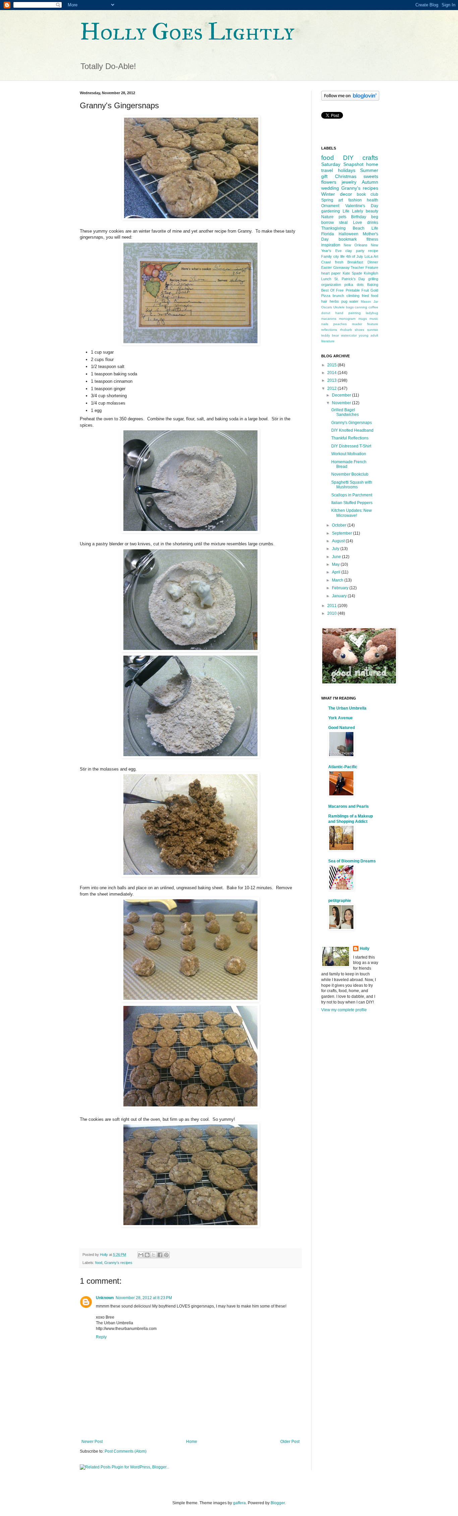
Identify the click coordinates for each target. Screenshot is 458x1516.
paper (336, 273)
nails (324, 324)
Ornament (330, 205)
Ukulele (339, 307)
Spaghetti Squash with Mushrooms (351, 484)
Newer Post (92, 1441)
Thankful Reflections (349, 438)
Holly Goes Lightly (187, 31)
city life (339, 256)
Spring (327, 200)
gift (324, 176)
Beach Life (365, 228)
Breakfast (355, 262)
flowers (328, 182)
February (340, 588)
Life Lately (353, 211)
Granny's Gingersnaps (351, 422)
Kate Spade (352, 273)
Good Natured (341, 727)
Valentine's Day (362, 205)
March (338, 580)
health (372, 200)
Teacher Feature (364, 267)
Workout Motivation (348, 453)
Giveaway (341, 267)
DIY (348, 157)
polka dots (353, 285)
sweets (370, 176)
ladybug (372, 313)
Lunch (326, 279)
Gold (374, 290)
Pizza (325, 296)
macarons (328, 318)
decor (346, 194)
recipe (373, 251)
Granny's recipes (118, 1263)
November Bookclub (349, 474)
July (336, 548)
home (372, 164)
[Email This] (140, 1255)
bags (350, 307)
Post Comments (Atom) (126, 1451)
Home (191, 1441)
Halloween (348, 234)
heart (325, 273)
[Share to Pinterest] (166, 1255)
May (336, 564)
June (337, 556)
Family (326, 256)
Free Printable (347, 290)
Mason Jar (369, 301)
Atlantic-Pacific (342, 767)
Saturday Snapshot (342, 164)
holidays (346, 170)
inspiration (330, 245)
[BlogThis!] (147, 1255)
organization (331, 285)
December (342, 395)
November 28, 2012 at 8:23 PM (144, 1297)
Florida (327, 234)
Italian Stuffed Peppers (352, 502)
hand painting (348, 313)
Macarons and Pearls (348, 806)
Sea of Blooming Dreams (352, 861)
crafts (370, 157)
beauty (372, 211)
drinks (372, 222)
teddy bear (330, 335)
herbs (334, 301)
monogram (347, 318)
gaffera (239, 1503)
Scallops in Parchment (351, 495)
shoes (359, 329)
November (342, 403)
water (353, 301)
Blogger (278, 1503)
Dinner (372, 262)
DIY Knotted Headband (352, 430)
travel (327, 170)
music (373, 318)
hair (324, 301)
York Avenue (340, 718)
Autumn (370, 182)
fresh (339, 262)
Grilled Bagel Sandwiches (345, 412)
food (98, 1263)
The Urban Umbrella (347, 708)
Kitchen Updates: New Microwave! (351, 513)
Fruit (365, 290)
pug (344, 301)
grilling (373, 279)
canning (361, 307)
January (340, 596)
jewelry (349, 182)
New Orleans (355, 245)
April (336, 572)
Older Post (289, 1441)
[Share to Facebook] (160, 1255)
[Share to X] (153, 1255)
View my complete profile (344, 1010)
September (342, 533)
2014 (332, 372)
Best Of (327, 290)
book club (367, 194)
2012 (332, 388)
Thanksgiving (333, 228)
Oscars (326, 307)
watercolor (349, 335)
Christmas (345, 176)
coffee (373, 307)
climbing (352, 296)
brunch (338, 296)
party (360, 251)
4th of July (354, 256)
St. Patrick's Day (349, 279)
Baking (372, 285)
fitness (372, 239)
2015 (332, 365)
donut (325, 313)
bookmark (348, 239)
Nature (327, 217)
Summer (369, 170)
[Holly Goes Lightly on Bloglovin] (350, 99)
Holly (364, 948)
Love (357, 222)
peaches (340, 324)
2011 (332, 605)
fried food (370, 296)
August (339, 541)
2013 (332, 380)
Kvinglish (371, 273)
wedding (330, 188)
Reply (101, 1337)
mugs (362, 318)
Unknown (105, 1297)
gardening (330, 211)
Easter (326, 267)
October (339, 525)
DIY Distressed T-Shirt (351, 446)
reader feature (365, 324)
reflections (329, 329)
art (340, 200)
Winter (328, 194)
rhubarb (346, 329)
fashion (355, 200)
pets (342, 217)
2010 (332, 613)
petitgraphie (339, 900)
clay (348, 251)
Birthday (358, 217)
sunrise (372, 329)
